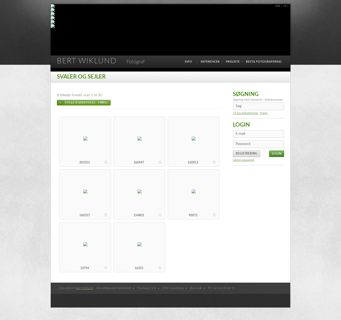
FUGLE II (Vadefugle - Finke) (86, 102)
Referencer (210, 61)
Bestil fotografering (264, 61)
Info (188, 61)
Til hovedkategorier (245, 112)
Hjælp (264, 112)
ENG (285, 6)
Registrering (246, 153)
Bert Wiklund (101, 61)
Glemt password (243, 159)
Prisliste (233, 61)
